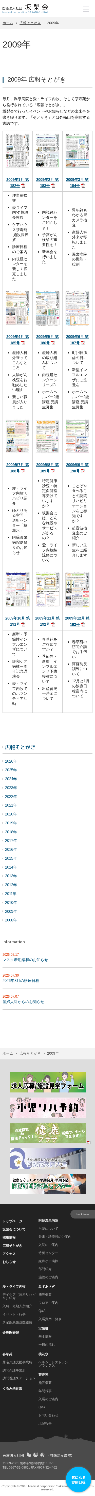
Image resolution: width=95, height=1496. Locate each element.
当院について (48, 1228)
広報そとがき (30, 23)
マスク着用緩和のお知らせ (25, 960)
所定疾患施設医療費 (17, 1322)
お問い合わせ (48, 1415)
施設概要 (45, 1295)
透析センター (48, 1253)
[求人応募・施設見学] (48, 1091)
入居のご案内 (48, 1399)
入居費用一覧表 (50, 1319)
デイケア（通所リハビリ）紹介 (19, 1296)
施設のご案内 (48, 1277)
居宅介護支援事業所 (17, 1362)
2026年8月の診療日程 (21, 980)
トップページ (12, 1221)
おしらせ (9, 1262)
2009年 (11, 911)
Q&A (42, 1311)
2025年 (11, 770)
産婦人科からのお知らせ (23, 1001)
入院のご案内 (48, 1245)
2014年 (11, 867)
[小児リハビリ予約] (48, 1117)
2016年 (11, 849)
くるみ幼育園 (12, 1388)
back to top (83, 1214)
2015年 (11, 858)
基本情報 (45, 1336)
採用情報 (9, 1237)
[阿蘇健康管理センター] (48, 1193)
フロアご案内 (48, 1303)
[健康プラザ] (50, 1142)
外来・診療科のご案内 (55, 1237)
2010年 (11, 902)
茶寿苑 (43, 1375)
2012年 (11, 885)
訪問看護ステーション (19, 1378)
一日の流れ (47, 1345)
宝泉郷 (43, 1328)
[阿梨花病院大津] (48, 1167)
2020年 (11, 814)
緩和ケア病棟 (48, 1261)
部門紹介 (45, 1269)
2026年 (11, 761)
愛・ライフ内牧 (14, 1286)
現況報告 (45, 1423)
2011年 (10, 893)
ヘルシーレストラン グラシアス (53, 1363)
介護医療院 (11, 1332)
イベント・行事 (14, 1314)
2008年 (11, 920)
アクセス (9, 1254)
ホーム (8, 23)
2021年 (11, 805)
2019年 (11, 823)
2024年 (11, 779)
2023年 (11, 787)
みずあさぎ (47, 1286)
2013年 (11, 876)
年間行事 (45, 1391)
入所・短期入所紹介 (17, 1306)
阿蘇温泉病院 (48, 1220)
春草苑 (7, 1354)
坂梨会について (14, 1229)
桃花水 (43, 1354)
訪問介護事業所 (14, 1370)
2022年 (11, 796)
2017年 (11, 840)
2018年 (11, 832)
